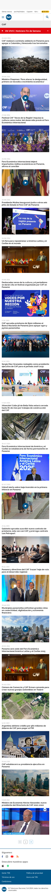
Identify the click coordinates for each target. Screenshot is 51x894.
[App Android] (8, 865)
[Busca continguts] (47, 17)
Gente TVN (6, 873)
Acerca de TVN (32, 877)
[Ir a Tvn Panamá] (24, 17)
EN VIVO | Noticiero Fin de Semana (23, 31)
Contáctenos (6, 881)
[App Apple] (3, 865)
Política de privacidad (34, 873)
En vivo (46, 11)
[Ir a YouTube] (12, 856)
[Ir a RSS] (18, 856)
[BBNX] (4, 889)
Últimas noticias (7, 12)
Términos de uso (8, 877)
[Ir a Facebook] (3, 856)
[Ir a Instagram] (7, 856)
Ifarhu (36, 12)
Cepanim (29, 12)
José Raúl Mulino (19, 12)
